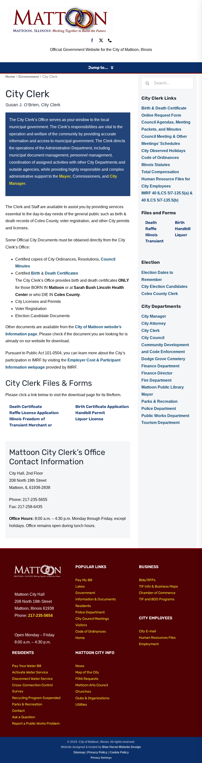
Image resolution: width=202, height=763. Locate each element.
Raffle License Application (34, 412)
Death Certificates (61, 273)
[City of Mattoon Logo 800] (60, 8)
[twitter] (101, 40)
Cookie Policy (119, 752)
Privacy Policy (97, 752)
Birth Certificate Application (102, 406)
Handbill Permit (90, 412)
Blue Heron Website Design (121, 747)
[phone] (110, 40)
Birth (35, 273)
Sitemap (79, 752)
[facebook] (92, 40)
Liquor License (89, 419)
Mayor (65, 176)
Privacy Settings (101, 757)
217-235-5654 (40, 615)
